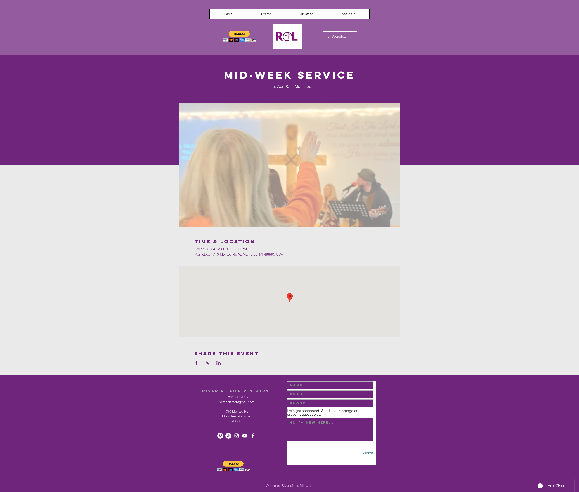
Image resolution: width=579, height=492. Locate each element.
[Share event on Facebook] (196, 363)
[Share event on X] (207, 363)
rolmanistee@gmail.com (236, 402)
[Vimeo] (220, 436)
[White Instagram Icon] (237, 436)
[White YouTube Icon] (245, 436)
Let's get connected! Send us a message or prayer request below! (322, 412)
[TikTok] (228, 436)
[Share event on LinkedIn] (218, 363)
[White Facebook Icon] (253, 436)
